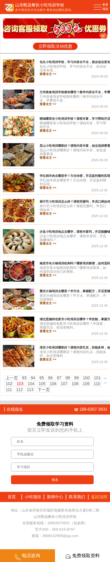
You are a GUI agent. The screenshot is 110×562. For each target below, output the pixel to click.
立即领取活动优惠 (55, 46)
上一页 (12, 378)
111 (9, 390)
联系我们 (77, 497)
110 (97, 384)
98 (67, 378)
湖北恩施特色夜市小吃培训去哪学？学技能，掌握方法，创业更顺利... (73, 325)
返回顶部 (99, 497)
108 (75, 384)
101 (97, 378)
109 (86, 384)
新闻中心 (55, 497)
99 (76, 378)
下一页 (44, 390)
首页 (11, 497)
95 (41, 378)
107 (64, 384)
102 (9, 384)
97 (59, 378)
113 (30, 390)
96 (50, 378)
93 (24, 378)
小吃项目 (33, 497)
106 (53, 384)
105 (42, 384)
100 (86, 378)
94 (33, 378)
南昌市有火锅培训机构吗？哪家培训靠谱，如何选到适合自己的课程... (73, 269)
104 (31, 384)
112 (19, 390)
